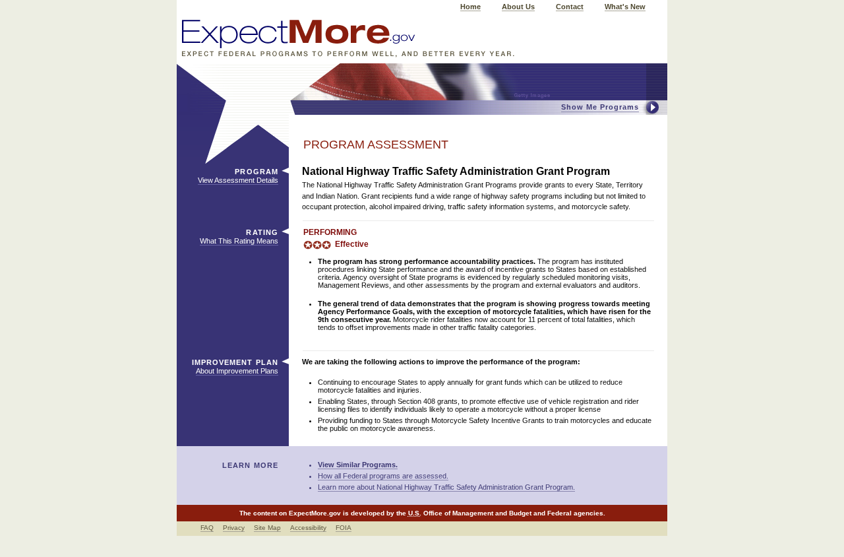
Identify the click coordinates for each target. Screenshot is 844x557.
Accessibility (308, 527)
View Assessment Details (238, 180)
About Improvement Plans (237, 371)
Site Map (267, 527)
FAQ (207, 527)
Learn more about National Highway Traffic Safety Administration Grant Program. (446, 487)
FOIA (343, 527)
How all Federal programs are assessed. (383, 476)
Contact (570, 7)
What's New (625, 7)
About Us (518, 7)
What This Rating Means (239, 241)
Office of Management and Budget (477, 513)
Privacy (234, 527)
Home (470, 7)
